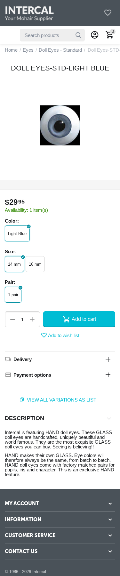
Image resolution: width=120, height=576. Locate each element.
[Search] (78, 35)
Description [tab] (24, 418)
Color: (12, 221)
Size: (10, 251)
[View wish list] (108, 13)
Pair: (10, 282)
